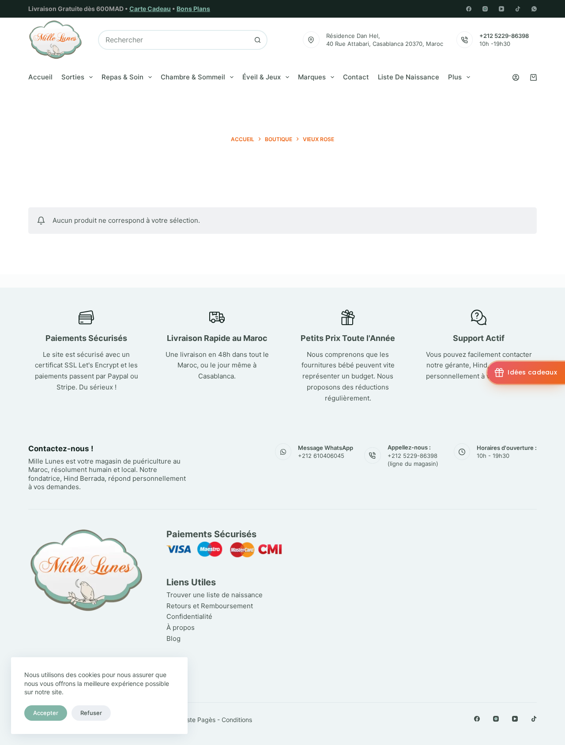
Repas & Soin (122, 77)
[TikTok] (517, 8)
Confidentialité (189, 616)
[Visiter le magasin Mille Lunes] (421, 532)
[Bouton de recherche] (258, 40)
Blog (173, 638)
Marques (312, 77)
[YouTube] (501, 8)
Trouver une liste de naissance (214, 595)
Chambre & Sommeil (193, 77)
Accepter (45, 712)
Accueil (40, 77)
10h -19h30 (494, 43)
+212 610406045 (321, 455)
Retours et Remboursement (209, 606)
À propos (180, 627)
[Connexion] (515, 77)
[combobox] (174, 40)
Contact (356, 77)
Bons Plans (193, 8)
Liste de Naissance (408, 77)
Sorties (72, 77)
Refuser (91, 712)
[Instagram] (485, 8)
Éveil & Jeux (261, 77)
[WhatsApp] (534, 8)
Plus (455, 77)
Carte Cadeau (150, 8)
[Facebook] (468, 8)
